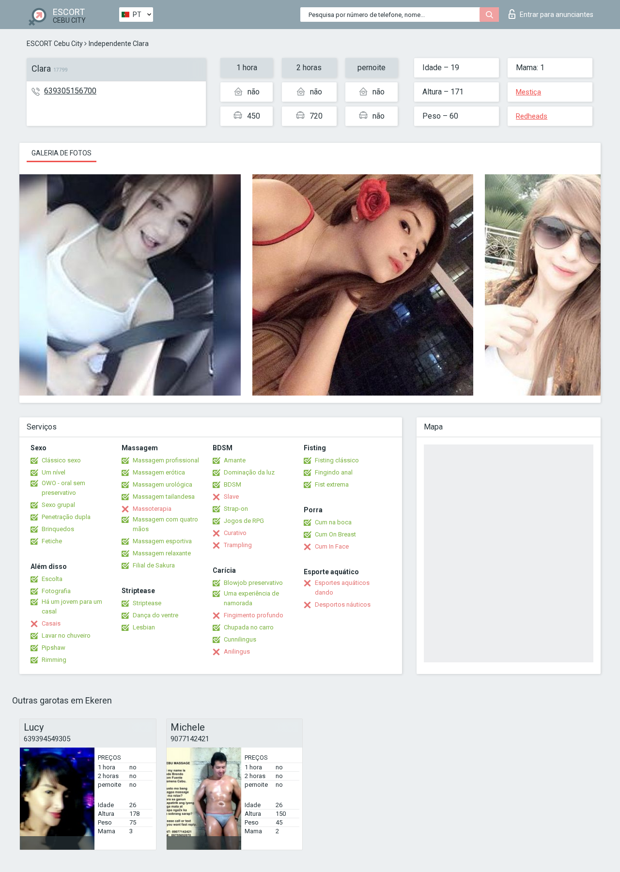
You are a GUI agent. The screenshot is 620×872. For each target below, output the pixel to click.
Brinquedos (58, 529)
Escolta (52, 578)
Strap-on (236, 508)
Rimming (54, 659)
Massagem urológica (162, 484)
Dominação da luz (249, 472)
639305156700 (70, 90)
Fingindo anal (334, 472)
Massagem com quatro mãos (165, 524)
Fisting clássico (337, 460)
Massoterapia (152, 508)
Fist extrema (332, 484)
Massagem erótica (159, 472)
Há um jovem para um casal (72, 606)
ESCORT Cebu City (55, 43)
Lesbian (144, 627)
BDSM (232, 484)
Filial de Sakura (154, 565)
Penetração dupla (66, 516)
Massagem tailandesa (164, 496)
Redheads (531, 116)
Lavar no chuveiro (66, 635)
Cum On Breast (335, 534)
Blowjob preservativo (253, 582)
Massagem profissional (166, 460)
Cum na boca (333, 522)
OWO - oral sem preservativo (63, 487)
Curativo (235, 532)
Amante (235, 460)
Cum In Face (332, 546)
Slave (231, 496)
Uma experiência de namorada (251, 598)
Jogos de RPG (244, 520)
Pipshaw (53, 647)
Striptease (147, 603)
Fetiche (52, 541)
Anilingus (237, 651)
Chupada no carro (249, 627)
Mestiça (528, 92)
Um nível (53, 472)
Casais (51, 623)
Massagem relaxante (162, 553)
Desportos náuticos (343, 604)
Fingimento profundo (253, 615)
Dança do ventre (155, 615)
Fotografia (56, 591)
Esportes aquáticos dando (342, 587)
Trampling (238, 545)
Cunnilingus (240, 639)
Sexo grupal (58, 504)
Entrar (556, 14)
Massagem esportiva (162, 541)
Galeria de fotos (61, 153)
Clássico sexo (61, 460)
